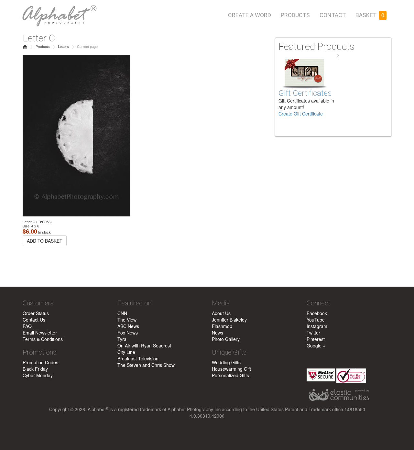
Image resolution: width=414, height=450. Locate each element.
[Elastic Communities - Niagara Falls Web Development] (349, 395)
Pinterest (316, 339)
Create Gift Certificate (300, 113)
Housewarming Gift (231, 369)
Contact (333, 15)
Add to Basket (44, 240)
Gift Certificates (305, 93)
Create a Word (249, 15)
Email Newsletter (40, 332)
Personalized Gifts (230, 375)
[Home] (58, 13)
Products (295, 15)
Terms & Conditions (43, 339)
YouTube (316, 319)
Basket (369, 15)
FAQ (27, 326)
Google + (316, 345)
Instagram (317, 326)
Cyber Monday (38, 375)
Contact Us (34, 319)
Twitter (313, 332)
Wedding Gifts (226, 362)
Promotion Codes (40, 362)
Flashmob (222, 326)
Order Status (36, 313)
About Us (221, 313)
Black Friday (35, 369)
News (217, 332)
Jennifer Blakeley (229, 319)
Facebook (317, 313)
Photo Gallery (226, 339)
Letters (63, 47)
